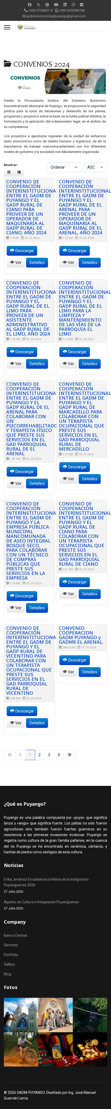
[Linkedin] (65, 5)
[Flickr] (81, 5)
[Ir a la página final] (69, 755)
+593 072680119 (40, 10)
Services (11, 945)
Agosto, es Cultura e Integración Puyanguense (41, 905)
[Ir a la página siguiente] (59, 755)
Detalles (37, 262)
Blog (7, 974)
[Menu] (7, 27)
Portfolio (11, 955)
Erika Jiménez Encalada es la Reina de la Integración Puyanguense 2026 (46, 885)
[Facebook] (29, 5)
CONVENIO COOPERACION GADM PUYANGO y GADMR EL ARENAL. (81, 635)
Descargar (24, 250)
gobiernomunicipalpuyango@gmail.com (56, 16)
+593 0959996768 (71, 10)
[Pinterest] (47, 5)
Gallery (9, 964)
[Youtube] (56, 5)
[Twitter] (38, 5)
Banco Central (15, 935)
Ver (17, 262)
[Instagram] (73, 5)
